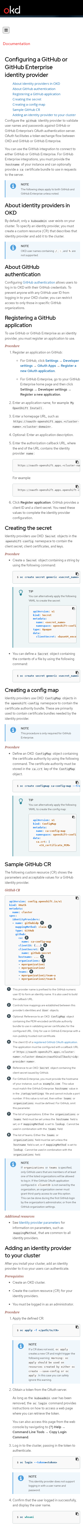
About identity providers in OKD (36, 84)
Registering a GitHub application (36, 94)
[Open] (6, 30)
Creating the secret (27, 99)
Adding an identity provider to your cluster (44, 115)
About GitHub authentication (34, 89)
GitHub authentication (39, 282)
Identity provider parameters (39, 1222)
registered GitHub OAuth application (55, 1042)
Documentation (16, 43)
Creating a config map (29, 104)
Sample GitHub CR (26, 110)
